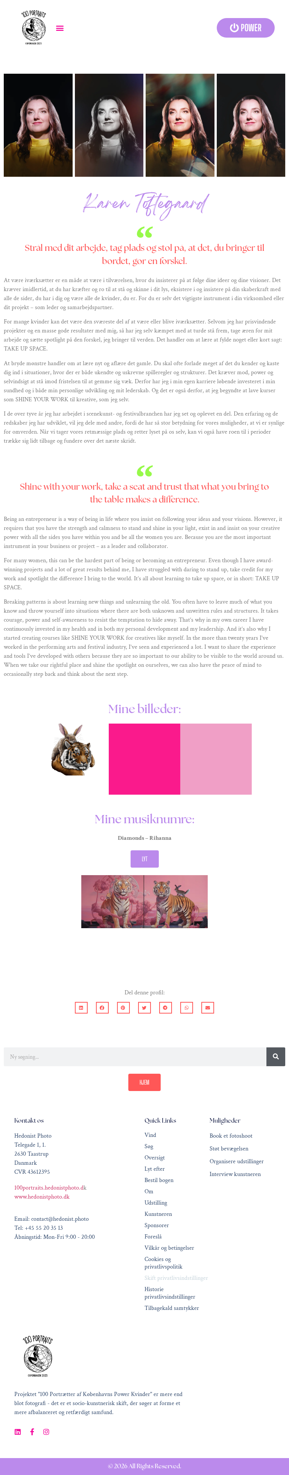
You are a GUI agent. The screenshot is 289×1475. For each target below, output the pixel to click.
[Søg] (275, 1056)
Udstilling (155, 1203)
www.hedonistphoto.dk (42, 1197)
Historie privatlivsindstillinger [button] (169, 1293)
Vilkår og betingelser (169, 1248)
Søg (148, 1146)
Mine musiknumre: (144, 820)
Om (149, 1192)
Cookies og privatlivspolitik (163, 1263)
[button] (59, 28)
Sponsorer (156, 1225)
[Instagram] (46, 1431)
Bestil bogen (158, 1180)
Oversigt (154, 1158)
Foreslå (153, 1237)
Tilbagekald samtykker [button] (171, 1308)
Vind (150, 1135)
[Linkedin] (17, 1431)
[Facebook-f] (32, 1431)
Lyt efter (154, 1169)
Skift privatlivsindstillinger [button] (176, 1278)
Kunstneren (158, 1214)
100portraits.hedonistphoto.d (49, 1188)
